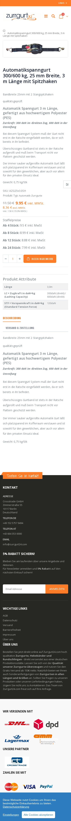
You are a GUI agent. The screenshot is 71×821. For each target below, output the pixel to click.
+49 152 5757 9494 (13, 523)
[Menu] (46, 16)
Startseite (4, 30)
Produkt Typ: (10, 195)
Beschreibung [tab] (12, 318)
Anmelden (56, 589)
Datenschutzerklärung (16, 806)
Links (61, 3)
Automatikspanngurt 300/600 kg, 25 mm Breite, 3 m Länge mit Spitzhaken (34, 75)
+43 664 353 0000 (12, 533)
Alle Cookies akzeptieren (38, 814)
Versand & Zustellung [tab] (20, 328)
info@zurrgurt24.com (15, 544)
